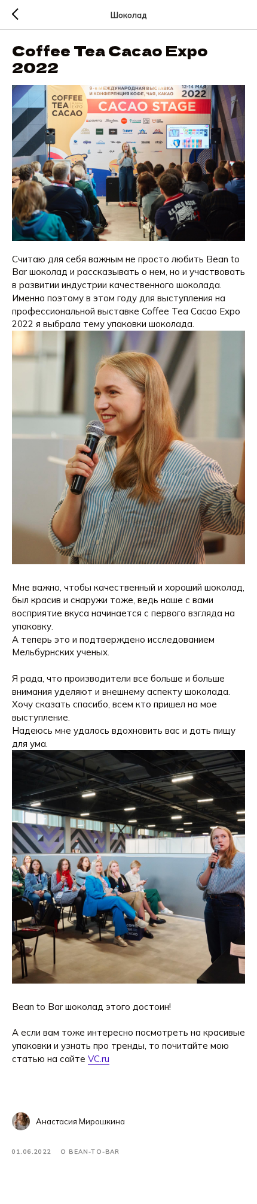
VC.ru (98, 1058)
